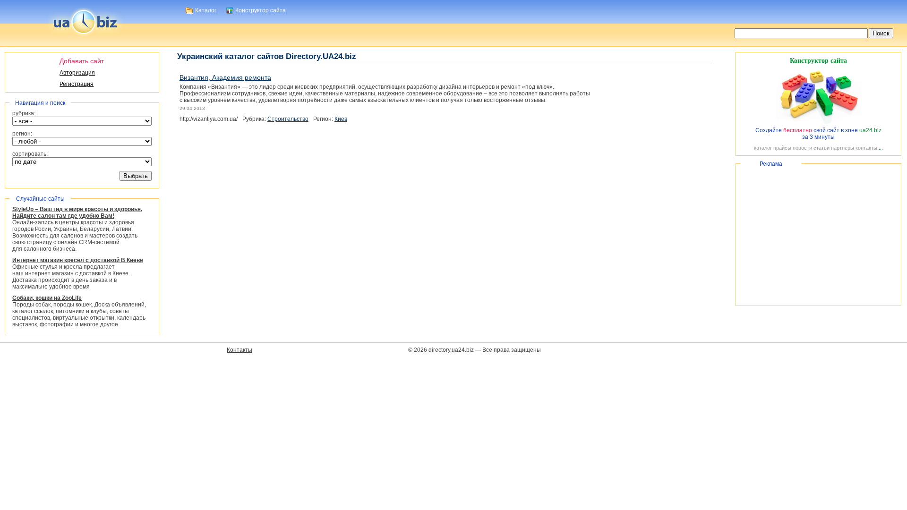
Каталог (205, 10)
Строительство (287, 119)
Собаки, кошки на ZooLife (47, 298)
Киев (340, 119)
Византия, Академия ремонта (225, 77)
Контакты (239, 350)
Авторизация (77, 72)
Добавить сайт (82, 61)
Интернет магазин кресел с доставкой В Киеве (77, 260)
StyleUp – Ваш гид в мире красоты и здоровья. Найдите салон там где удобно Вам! (77, 212)
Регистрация (77, 84)
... (881, 148)
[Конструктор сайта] (818, 123)
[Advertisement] (818, 235)
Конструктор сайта (260, 10)
